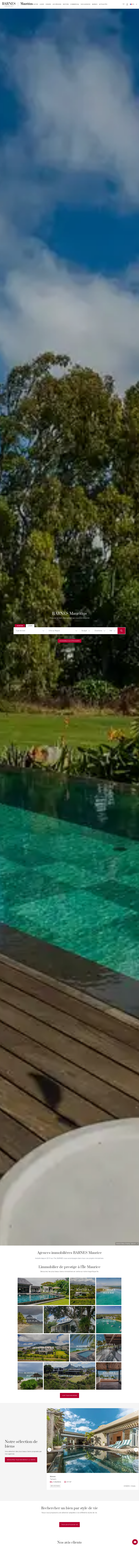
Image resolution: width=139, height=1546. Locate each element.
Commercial (74, 4)
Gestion (66, 4)
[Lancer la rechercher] (121, 630)
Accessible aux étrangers (69, 641)
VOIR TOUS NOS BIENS (69, 1395)
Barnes (94, 4)
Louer (42, 4)
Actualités (103, 4)
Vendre (48, 4)
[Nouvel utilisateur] (127, 4)
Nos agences (85, 4)
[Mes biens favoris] (123, 4)
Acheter (35, 4)
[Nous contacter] (135, 1542)
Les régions (57, 4)
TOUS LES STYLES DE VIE (69, 1524)
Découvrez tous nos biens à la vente (21, 1460)
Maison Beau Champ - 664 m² (126, 1243)
